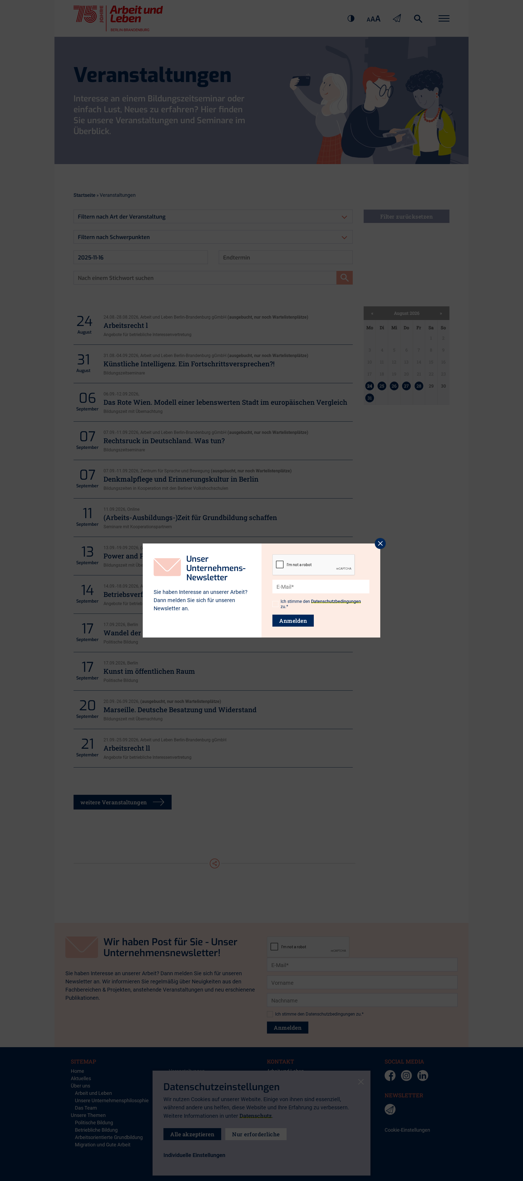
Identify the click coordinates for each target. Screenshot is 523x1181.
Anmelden (293, 620)
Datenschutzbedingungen (336, 601)
